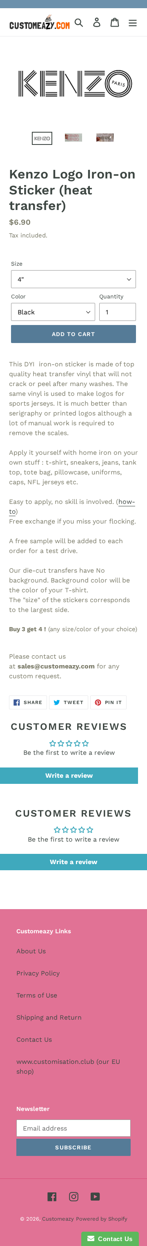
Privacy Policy (38, 973)
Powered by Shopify (101, 1219)
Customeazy (58, 1219)
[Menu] (133, 22)
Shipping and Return (49, 1017)
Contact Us (34, 1039)
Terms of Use (36, 995)
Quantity (111, 296)
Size (16, 263)
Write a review (69, 775)
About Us (31, 951)
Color (18, 296)
